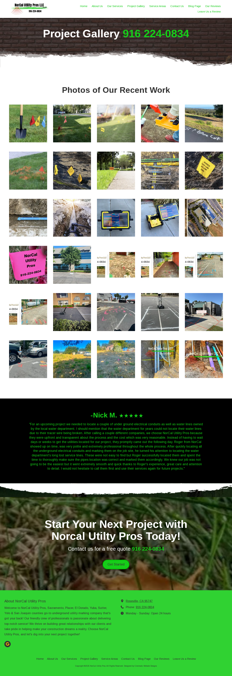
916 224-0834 (145, 607)
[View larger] (28, 124)
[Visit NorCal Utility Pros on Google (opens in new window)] (7, 644)
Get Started (116, 564)
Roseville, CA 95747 (139, 601)
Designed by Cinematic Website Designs (140, 666)
